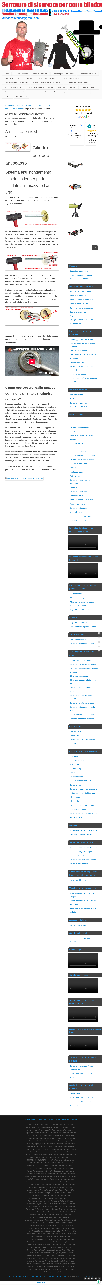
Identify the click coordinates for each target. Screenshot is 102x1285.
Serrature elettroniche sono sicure (83, 813)
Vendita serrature (11, 92)
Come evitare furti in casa (80, 374)
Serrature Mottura (77, 856)
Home (7, 74)
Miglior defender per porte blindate (83, 830)
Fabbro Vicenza (76, 1094)
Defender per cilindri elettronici (82, 809)
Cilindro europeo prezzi (79, 598)
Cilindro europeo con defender (82, 719)
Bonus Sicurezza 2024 (79, 395)
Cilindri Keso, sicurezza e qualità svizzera (62, 1120)
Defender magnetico (89, 87)
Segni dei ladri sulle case (79, 610)
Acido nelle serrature (78, 296)
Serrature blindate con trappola (82, 703)
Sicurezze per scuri (77, 817)
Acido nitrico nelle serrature (80, 292)
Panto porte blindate (78, 880)
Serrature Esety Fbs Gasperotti (82, 852)
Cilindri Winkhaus (76, 801)
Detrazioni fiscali (76, 777)
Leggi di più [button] (76, 142)
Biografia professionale (79, 271)
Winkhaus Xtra (75, 732)
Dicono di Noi (75, 488)
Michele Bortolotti (21, 74)
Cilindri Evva (75, 736)
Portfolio (61, 87)
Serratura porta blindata (70, 78)
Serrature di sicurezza (88, 74)
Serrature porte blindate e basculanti (46, 83)
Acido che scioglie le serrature (82, 300)
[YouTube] (99, 647)
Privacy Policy (41, 1282)
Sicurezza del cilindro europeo (77, 83)
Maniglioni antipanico (78, 640)
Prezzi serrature (76, 594)
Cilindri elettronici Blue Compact (82, 805)
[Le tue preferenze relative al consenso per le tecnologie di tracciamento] (98, 1281)
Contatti (7, 96)
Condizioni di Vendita (78, 761)
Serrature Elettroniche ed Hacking (83, 644)
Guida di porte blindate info (80, 781)
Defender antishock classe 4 (81, 834)
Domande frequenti (61, 92)
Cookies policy (75, 769)
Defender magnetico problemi (81, 308)
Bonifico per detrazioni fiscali (81, 399)
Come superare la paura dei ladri (83, 627)
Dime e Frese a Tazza (78, 925)
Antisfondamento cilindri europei (82, 793)
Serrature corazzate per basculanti (83, 789)
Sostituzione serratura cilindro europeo (41, 78)
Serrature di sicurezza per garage (83, 664)
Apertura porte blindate (79, 304)
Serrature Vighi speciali (79, 864)
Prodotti (73, 87)
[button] (97, 135)
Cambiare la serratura (78, 351)
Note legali (74, 756)
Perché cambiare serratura (80, 660)
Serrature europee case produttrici (36, 92)
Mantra (80, 1276)
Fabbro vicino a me (81, 92)
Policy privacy (21, 96)
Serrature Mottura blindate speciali (83, 860)
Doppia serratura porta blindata (16, 83)
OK (94, 247)
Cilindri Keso (75, 797)
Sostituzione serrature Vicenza (82, 1098)
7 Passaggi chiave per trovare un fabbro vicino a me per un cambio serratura (83, 343)
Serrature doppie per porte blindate (83, 848)
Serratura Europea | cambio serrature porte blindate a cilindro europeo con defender (38, 1276)
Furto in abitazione (40, 74)
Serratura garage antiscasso (63, 74)
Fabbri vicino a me (77, 363)
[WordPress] (99, 634)
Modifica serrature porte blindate (41, 87)
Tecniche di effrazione (13, 78)
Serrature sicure (76, 785)
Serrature (73, 424)
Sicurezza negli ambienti (14, 87)
